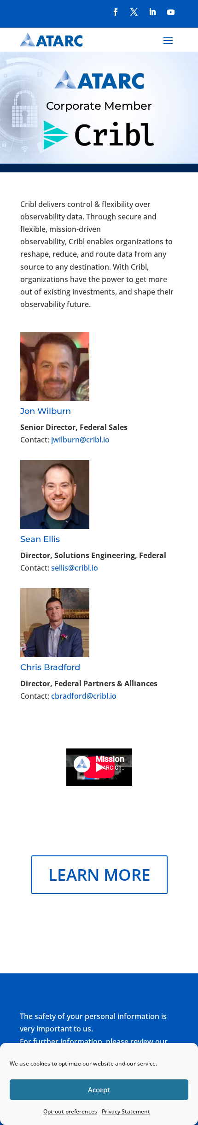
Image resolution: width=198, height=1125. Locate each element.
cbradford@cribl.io (83, 696)
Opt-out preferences (70, 1111)
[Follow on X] (134, 12)
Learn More (99, 874)
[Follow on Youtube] (170, 12)
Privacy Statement (126, 1111)
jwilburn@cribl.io (80, 440)
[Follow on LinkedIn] (152, 12)
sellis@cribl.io (74, 568)
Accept (99, 1089)
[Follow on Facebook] (115, 12)
